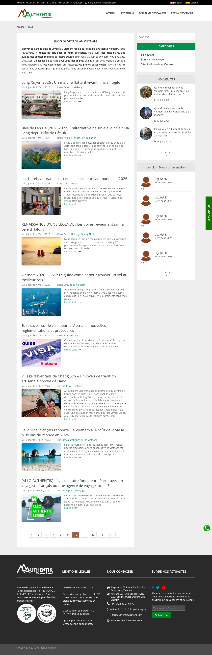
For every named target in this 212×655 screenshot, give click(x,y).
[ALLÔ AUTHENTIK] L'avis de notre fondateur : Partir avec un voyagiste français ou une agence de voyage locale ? (72, 483)
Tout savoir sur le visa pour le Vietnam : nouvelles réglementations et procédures (64, 328)
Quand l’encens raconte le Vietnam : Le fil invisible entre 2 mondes (171, 111)
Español (194, 2)
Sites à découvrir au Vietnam (157, 64)
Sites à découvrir (182, 13)
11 (84, 534)
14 (110, 534)
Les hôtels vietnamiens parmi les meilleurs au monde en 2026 (74, 178)
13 (101, 534)
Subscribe (161, 615)
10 (76, 534)
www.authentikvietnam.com (126, 620)
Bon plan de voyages (152, 13)
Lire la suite (71, 101)
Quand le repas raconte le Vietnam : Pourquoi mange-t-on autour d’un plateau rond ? (171, 91)
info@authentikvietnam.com (102, 2)
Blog (30, 26)
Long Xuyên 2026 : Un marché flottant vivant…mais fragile (71, 82)
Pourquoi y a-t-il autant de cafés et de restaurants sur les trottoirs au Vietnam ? (172, 132)
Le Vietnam (127, 13)
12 (93, 534)
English (178, 2)
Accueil (110, 13)
